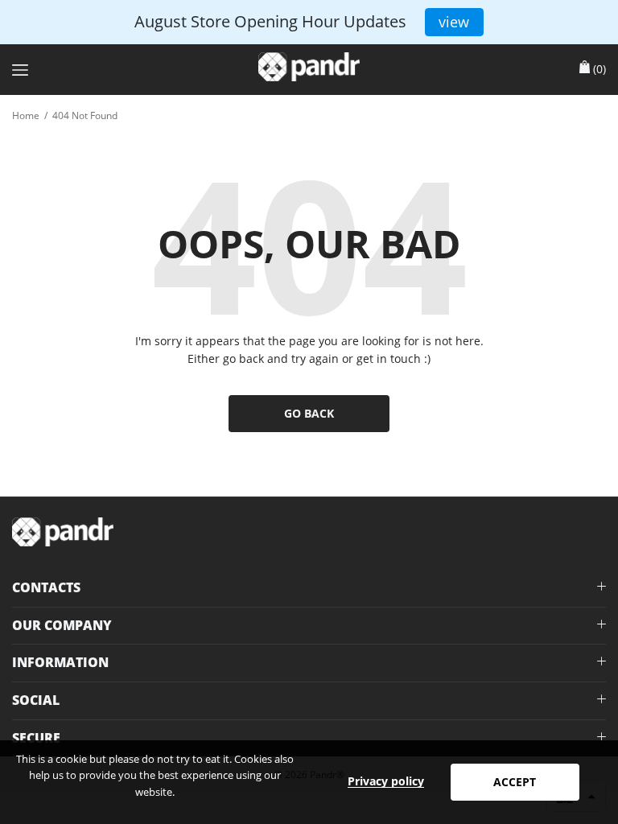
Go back (309, 413)
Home (25, 115)
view (454, 21)
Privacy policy (386, 781)
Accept (514, 781)
